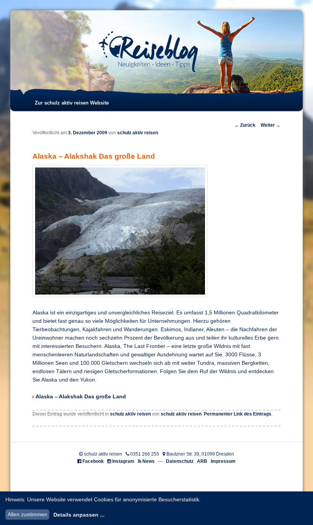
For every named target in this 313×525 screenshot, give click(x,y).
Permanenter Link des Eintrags (237, 414)
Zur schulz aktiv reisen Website (72, 103)
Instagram (123, 461)
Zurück (244, 125)
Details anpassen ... (79, 515)
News (148, 461)
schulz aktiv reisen (137, 132)
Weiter (271, 125)
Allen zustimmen (27, 514)
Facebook (93, 461)
